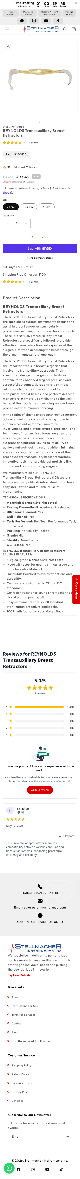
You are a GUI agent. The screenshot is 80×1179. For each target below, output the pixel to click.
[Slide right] (48, 121)
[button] (7, 29)
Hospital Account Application (31, 1041)
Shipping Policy (21, 1065)
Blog (14, 1032)
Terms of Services (23, 1014)
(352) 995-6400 (46, 893)
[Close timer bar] (76, 3)
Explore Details (19, 975)
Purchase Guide (22, 1083)
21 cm (11, 207)
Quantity (8, 215)
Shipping (7, 182)
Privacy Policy (21, 1092)
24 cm (29, 207)
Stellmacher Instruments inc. (47, 1160)
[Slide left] (31, 121)
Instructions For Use (25, 1006)
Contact (17, 1023)
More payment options (40, 257)
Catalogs (17, 1100)
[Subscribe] (67, 1136)
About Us (18, 997)
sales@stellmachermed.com (45, 907)
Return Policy (20, 1074)
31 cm (46, 207)
